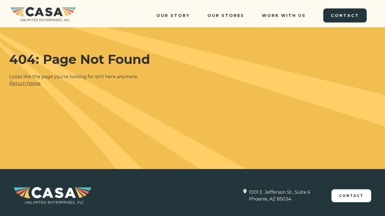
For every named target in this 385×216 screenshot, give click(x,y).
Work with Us (284, 15)
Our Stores (225, 15)
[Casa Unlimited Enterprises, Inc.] (43, 14)
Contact (345, 15)
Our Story (173, 15)
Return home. (25, 83)
